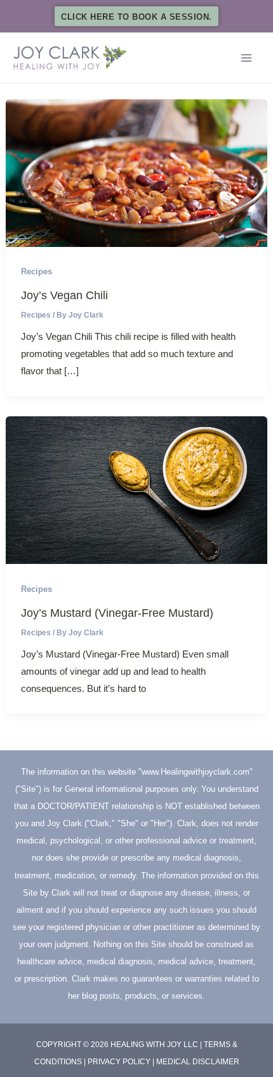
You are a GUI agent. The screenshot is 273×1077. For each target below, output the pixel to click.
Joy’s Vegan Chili (64, 295)
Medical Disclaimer (197, 1061)
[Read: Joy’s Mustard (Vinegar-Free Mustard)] (136, 489)
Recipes (36, 271)
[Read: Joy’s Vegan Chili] (136, 172)
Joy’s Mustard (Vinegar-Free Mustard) (117, 612)
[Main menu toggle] (246, 57)
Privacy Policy (119, 1061)
